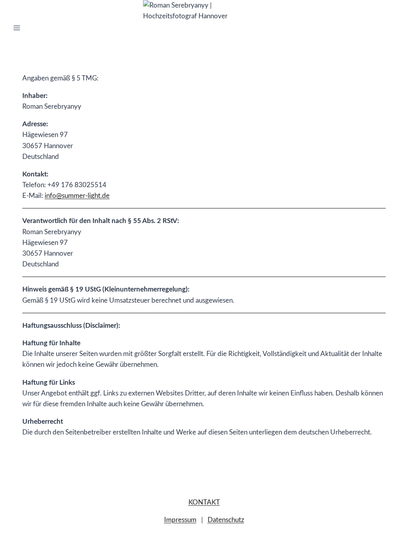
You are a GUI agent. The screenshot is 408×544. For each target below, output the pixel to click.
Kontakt (204, 502)
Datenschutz (226, 520)
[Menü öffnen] (17, 28)
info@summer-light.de (77, 195)
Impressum (180, 520)
